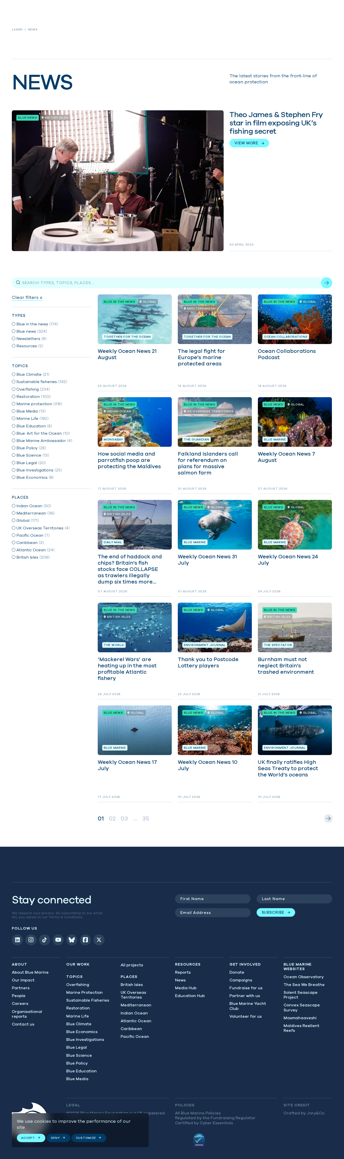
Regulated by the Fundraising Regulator (215, 1117)
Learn (17, 29)
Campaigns (240, 980)
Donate (236, 972)
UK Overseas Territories (133, 994)
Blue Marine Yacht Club (247, 1005)
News (180, 980)
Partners (20, 987)
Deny (55, 1137)
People (18, 995)
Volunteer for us (245, 1016)
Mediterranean (136, 1005)
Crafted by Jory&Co (304, 1113)
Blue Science (79, 1055)
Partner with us (244, 995)
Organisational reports (27, 1013)
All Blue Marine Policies (198, 1113)
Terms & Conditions (66, 917)
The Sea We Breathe (304, 984)
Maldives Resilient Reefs (301, 1028)
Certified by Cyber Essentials (204, 1122)
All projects (132, 965)
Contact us (23, 1024)
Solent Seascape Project (301, 994)
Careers (20, 1003)
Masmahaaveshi (300, 1017)
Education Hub (190, 995)
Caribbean (131, 1028)
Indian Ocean (134, 1013)
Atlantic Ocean (136, 1020)
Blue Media (77, 1078)
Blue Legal (76, 1047)
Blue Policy (77, 1063)
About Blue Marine (30, 972)
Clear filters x (27, 297)
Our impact (23, 980)
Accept (28, 1137)
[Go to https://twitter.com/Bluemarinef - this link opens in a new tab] (99, 939)
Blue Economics (81, 1031)
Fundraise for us (245, 987)
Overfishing (77, 984)
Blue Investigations (85, 1039)
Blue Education (81, 1071)
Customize (86, 1137)
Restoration (78, 1008)
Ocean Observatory (304, 976)
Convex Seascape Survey (302, 1007)
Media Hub (185, 987)
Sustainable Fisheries (87, 1000)
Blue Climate (78, 1023)
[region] (80, 1130)
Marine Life (77, 1016)
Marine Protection (84, 992)
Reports (183, 972)
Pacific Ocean (135, 1036)
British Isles (132, 984)
